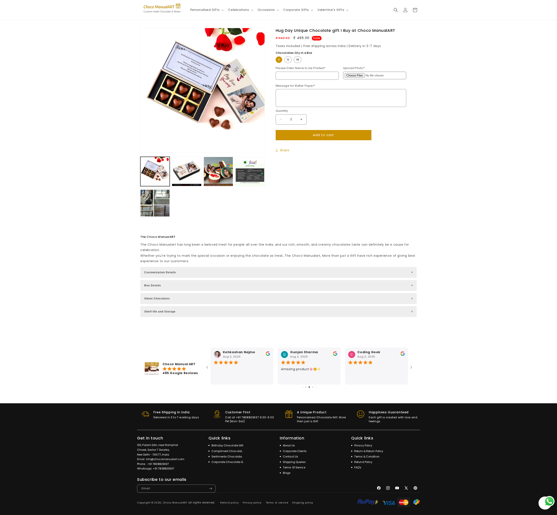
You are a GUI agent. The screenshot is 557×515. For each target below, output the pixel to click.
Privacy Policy (363, 445)
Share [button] (284, 150)
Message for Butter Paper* (295, 86)
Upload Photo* (354, 68)
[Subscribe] (210, 489)
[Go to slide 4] (312, 387)
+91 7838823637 (158, 464)
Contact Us (290, 456)
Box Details (278, 285)
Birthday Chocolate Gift (227, 445)
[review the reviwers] (268, 355)
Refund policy (229, 502)
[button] (207, 9)
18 (297, 59)
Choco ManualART (175, 502)
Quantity (282, 111)
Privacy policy (252, 502)
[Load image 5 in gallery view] (218, 171)
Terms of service (277, 502)
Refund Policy (363, 462)
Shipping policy (302, 502)
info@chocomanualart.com (165, 459)
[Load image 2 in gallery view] (186, 171)
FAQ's (357, 467)
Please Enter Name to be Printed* (300, 68)
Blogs (286, 473)
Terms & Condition (366, 456)
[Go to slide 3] (309, 387)
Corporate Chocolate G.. (227, 462)
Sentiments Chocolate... (227, 456)
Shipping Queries (294, 462)
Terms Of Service (293, 467)
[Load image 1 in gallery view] (155, 171)
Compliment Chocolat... (227, 451)
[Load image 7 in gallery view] (155, 203)
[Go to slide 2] (305, 387)
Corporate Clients (294, 451)
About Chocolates (278, 298)
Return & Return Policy (368, 451)
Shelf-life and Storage (278, 311)
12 (288, 59)
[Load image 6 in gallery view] (250, 171)
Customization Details (278, 272)
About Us (288, 445)
